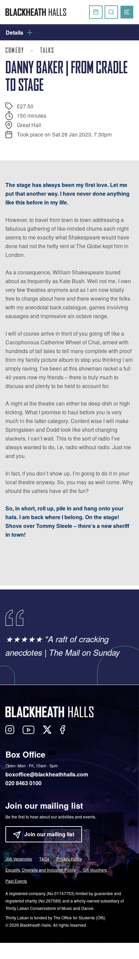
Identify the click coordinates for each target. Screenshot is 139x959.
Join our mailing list (49, 834)
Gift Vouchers (95, 870)
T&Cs (44, 858)
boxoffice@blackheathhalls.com (46, 774)
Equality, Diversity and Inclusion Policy (40, 870)
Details (14, 32)
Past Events (16, 881)
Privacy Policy (69, 858)
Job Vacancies (18, 858)
